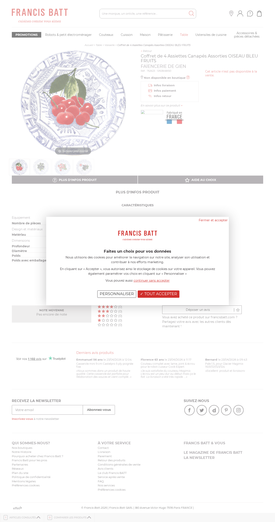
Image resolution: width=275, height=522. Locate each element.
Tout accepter (160, 293)
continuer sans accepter (152, 280)
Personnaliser (117, 293)
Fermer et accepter (213, 220)
